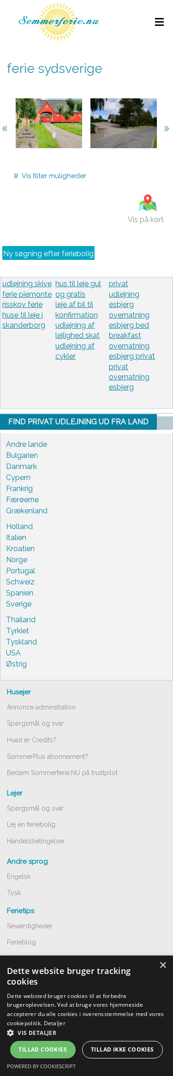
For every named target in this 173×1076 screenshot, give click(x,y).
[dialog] (86, 1016)
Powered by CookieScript (41, 1066)
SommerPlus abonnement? (47, 756)
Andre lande (26, 444)
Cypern (18, 477)
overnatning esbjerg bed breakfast (129, 325)
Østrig (16, 664)
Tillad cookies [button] (42, 1049)
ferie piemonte (27, 294)
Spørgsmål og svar (35, 723)
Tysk (14, 892)
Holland (19, 526)
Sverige (18, 604)
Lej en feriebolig (31, 824)
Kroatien (20, 548)
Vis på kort (146, 219)
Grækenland (27, 510)
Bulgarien (22, 455)
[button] (86, 1032)
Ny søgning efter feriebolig (48, 253)
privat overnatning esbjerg (129, 377)
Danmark (21, 466)
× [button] (162, 965)
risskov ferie (22, 304)
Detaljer (55, 1023)
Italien (16, 537)
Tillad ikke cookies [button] (122, 1049)
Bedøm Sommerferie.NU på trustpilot (62, 772)
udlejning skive (27, 283)
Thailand (21, 619)
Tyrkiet (17, 630)
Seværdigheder (30, 926)
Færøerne (22, 499)
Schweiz (20, 581)
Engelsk (18, 876)
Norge (16, 559)
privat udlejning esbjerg (124, 294)
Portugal (20, 570)
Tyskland (21, 641)
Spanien (19, 593)
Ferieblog (21, 942)
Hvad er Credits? (31, 740)
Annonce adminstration (41, 707)
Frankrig (19, 488)
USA (13, 653)
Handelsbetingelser (36, 841)
